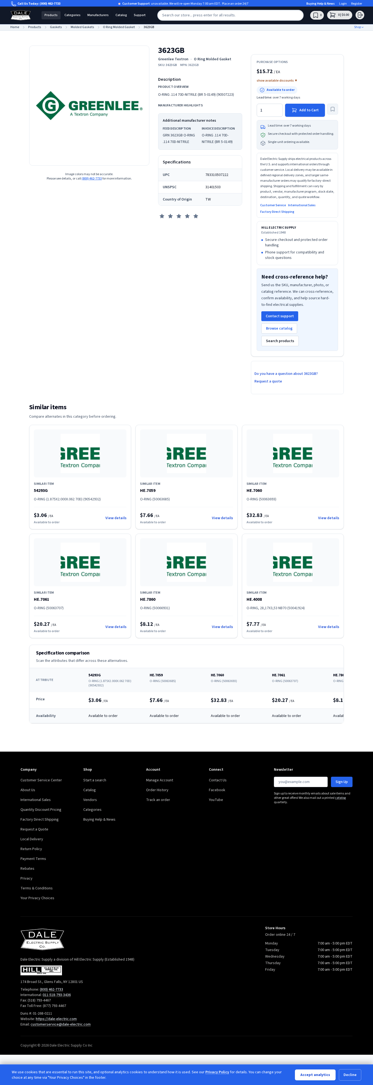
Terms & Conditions (36, 888)
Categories (72, 15)
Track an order (158, 800)
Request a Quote (34, 829)
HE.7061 (41, 599)
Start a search (94, 780)
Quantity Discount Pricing (40, 809)
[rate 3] (179, 216)
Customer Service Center (41, 780)
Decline (350, 1075)
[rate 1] (162, 216)
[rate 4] (187, 216)
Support (140, 15)
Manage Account (159, 780)
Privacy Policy (217, 1072)
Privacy (26, 878)
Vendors (90, 800)
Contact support (280, 316)
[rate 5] (196, 216)
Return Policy (31, 849)
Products (51, 15)
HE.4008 (254, 599)
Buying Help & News (320, 4)
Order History (157, 790)
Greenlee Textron (173, 59)
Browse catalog (279, 328)
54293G (41, 491)
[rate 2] (170, 216)
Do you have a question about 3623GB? (286, 373)
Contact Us (218, 780)
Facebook (217, 790)
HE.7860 (147, 599)
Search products (280, 341)
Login (343, 4)
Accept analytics (315, 1075)
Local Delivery (31, 839)
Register (356, 4)
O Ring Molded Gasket (212, 59)
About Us (27, 790)
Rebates (27, 868)
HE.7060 (254, 491)
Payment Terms (33, 859)
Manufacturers (98, 15)
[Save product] (332, 109)
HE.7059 (147, 491)
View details (115, 518)
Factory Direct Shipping (277, 212)
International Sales (302, 205)
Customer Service (273, 205)
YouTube (216, 800)
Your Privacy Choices (37, 898)
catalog (340, 798)
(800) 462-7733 (50, 3)
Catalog (121, 15)
